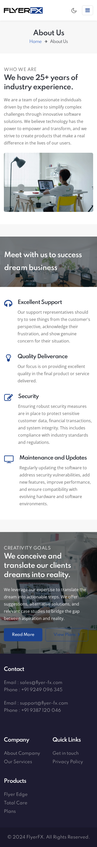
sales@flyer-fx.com (41, 682)
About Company (22, 753)
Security (28, 396)
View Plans (65, 635)
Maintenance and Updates (53, 458)
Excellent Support (40, 302)
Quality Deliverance (43, 356)
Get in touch (66, 753)
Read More (23, 635)
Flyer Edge (16, 794)
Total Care (15, 803)
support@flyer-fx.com (44, 703)
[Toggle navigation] (87, 10)
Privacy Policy (68, 762)
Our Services (18, 762)
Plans (10, 811)
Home (35, 41)
